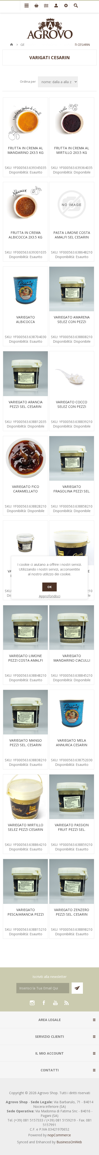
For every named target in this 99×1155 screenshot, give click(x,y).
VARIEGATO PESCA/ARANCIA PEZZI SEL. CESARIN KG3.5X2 (25, 914)
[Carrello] (35, 5)
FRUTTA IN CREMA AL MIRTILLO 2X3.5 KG (71, 150)
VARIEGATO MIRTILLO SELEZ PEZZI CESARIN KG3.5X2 (25, 829)
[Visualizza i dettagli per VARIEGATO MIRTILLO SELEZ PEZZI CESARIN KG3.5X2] (25, 796)
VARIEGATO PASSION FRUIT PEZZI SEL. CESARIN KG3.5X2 (72, 829)
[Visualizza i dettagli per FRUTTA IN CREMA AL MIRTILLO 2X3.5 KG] (71, 120)
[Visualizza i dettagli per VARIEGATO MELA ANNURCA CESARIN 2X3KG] (71, 712)
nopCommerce (59, 1135)
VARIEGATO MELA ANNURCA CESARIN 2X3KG (71, 745)
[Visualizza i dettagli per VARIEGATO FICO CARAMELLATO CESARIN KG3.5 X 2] (25, 458)
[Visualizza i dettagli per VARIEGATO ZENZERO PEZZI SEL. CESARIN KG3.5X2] (71, 881)
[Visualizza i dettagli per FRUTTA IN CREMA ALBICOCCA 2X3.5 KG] (25, 204)
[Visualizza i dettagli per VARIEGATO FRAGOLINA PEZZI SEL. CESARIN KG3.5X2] (71, 458)
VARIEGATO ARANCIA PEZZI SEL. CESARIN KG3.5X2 (26, 406)
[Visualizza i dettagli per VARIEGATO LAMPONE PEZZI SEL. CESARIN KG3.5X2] (71, 543)
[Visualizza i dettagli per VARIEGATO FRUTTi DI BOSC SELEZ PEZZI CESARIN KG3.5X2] (25, 543)
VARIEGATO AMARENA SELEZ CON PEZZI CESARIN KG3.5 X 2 (72, 322)
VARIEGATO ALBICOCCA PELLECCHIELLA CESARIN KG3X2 (25, 324)
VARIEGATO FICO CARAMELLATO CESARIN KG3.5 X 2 (25, 491)
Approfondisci (49, 596)
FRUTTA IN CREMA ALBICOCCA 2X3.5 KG (25, 234)
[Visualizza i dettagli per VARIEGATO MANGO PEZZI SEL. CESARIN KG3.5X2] (25, 712)
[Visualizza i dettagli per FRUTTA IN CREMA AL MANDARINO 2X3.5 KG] (25, 120)
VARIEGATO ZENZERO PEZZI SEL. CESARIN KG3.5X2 (71, 914)
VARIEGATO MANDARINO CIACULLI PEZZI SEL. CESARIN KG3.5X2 (71, 662)
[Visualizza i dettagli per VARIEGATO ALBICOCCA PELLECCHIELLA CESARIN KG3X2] (25, 289)
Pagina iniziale (11, 44)
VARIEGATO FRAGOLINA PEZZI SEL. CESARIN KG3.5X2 (71, 491)
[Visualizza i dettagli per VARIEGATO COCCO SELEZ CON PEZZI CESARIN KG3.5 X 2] (71, 373)
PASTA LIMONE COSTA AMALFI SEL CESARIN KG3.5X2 (71, 237)
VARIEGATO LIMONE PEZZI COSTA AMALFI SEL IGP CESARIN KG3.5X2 (25, 662)
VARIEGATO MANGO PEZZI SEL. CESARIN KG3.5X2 (25, 745)
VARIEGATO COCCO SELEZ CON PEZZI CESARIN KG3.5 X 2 (71, 406)
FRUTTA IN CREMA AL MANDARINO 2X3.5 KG (25, 150)
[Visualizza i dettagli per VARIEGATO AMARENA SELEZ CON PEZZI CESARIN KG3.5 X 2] (71, 289)
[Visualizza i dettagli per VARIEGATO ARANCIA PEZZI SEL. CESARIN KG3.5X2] (25, 373)
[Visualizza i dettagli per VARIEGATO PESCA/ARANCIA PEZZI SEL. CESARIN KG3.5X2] (25, 881)
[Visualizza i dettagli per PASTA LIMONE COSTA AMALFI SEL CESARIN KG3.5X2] (71, 204)
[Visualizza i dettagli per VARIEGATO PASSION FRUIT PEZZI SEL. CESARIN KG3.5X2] (71, 796)
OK (49, 587)
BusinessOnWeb (69, 1142)
